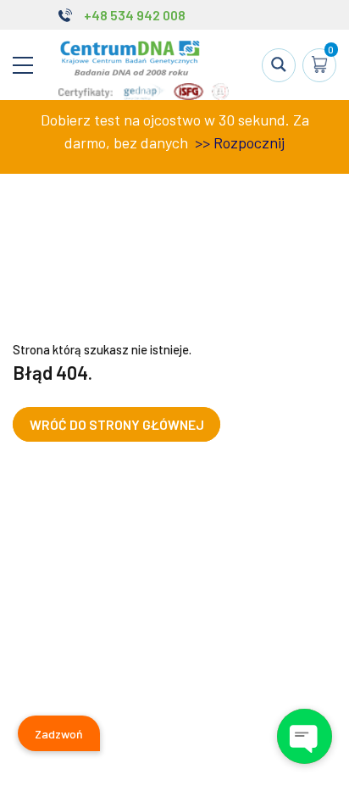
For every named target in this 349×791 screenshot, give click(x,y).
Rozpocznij (249, 142)
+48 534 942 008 (135, 15)
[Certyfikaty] (143, 95)
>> (200, 142)
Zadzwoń (59, 734)
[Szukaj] (278, 65)
